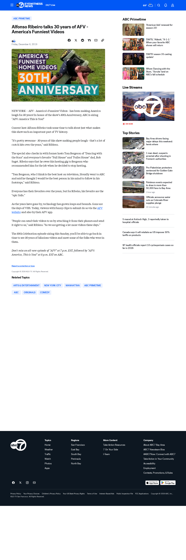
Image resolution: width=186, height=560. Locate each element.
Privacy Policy (15, 494)
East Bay (75, 449)
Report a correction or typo (23, 266)
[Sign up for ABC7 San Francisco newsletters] (34, 483)
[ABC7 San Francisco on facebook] (13, 483)
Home (47, 445)
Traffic (48, 454)
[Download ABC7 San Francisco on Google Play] (168, 482)
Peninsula (76, 459)
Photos (48, 463)
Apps (47, 468)
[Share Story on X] (75, 40)
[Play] (148, 106)
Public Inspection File (125, 494)
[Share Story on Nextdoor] (89, 40)
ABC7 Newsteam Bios (154, 449)
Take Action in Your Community (158, 459)
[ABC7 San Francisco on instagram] (27, 483)
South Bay (76, 454)
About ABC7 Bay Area (154, 445)
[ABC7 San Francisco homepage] (29, 5)
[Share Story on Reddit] (82, 40)
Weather (49, 449)
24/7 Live (50, 5)
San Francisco (78, 445)
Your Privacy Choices (31, 494)
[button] (12, 5)
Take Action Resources (114, 445)
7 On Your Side (110, 449)
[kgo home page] (18, 445)
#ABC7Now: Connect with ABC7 (159, 454)
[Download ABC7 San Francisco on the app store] (152, 482)
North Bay (76, 463)
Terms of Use (92, 494)
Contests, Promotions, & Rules (158, 473)
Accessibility (149, 463)
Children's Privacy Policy (51, 494)
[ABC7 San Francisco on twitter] (20, 483)
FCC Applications (142, 494)
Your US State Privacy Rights (74, 494)
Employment (149, 468)
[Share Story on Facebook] (69, 40)
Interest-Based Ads (106, 494)
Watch (48, 459)
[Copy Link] (102, 40)
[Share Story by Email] (95, 40)
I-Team (106, 454)
